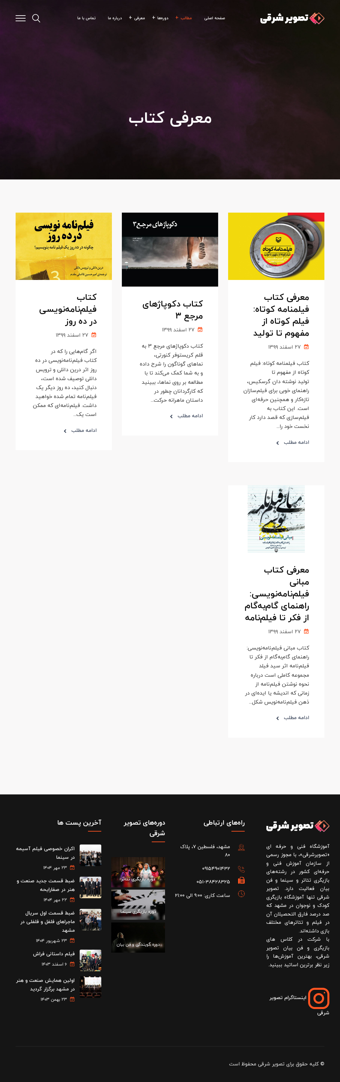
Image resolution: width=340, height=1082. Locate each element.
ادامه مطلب (296, 442)
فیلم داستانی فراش (54, 954)
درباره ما (115, 18)
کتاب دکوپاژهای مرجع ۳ (172, 310)
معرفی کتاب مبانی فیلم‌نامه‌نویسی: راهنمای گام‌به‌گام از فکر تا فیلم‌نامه (277, 594)
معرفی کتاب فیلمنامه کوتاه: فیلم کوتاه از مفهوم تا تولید (281, 316)
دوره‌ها (162, 18)
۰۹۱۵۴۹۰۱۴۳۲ (216, 868)
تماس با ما (86, 18)
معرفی (139, 18)
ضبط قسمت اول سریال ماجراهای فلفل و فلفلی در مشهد (47, 922)
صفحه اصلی (214, 18)
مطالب (186, 18)
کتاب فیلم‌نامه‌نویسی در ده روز (68, 310)
